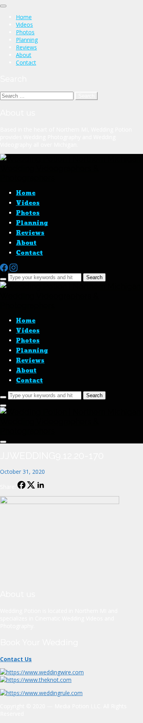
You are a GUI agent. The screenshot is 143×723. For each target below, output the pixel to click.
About (23, 55)
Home (24, 17)
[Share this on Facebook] (21, 487)
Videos (24, 24)
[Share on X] (31, 487)
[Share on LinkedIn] (40, 487)
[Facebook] (5, 269)
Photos (25, 32)
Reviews (26, 47)
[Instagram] (13, 269)
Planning (27, 39)
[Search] (3, 279)
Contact (26, 62)
